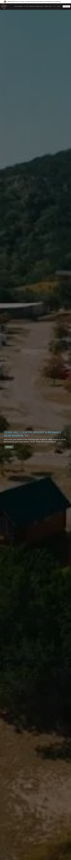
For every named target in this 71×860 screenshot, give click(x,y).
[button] (19, 6)
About (50, 6)
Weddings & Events (39, 6)
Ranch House (32, 6)
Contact (58, 6)
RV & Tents (26, 6)
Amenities (46, 6)
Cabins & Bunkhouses (18, 6)
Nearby (54, 6)
